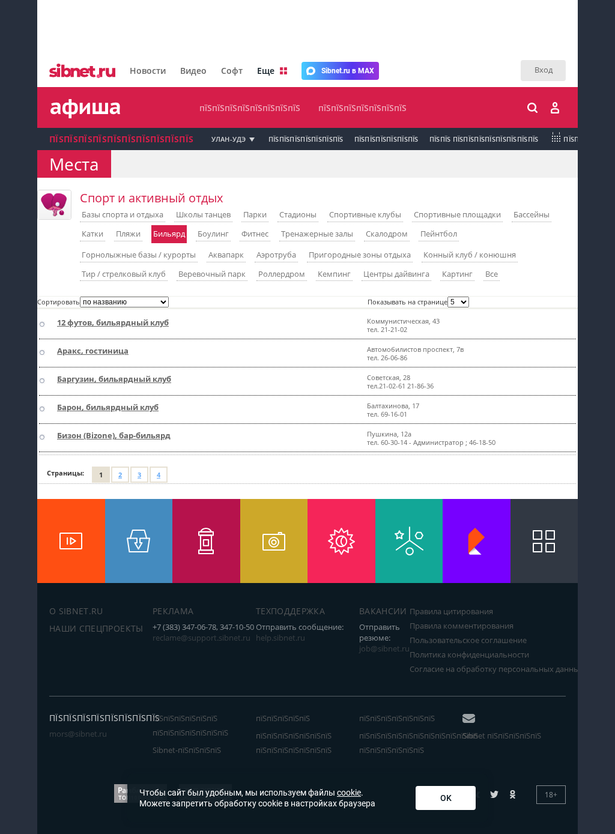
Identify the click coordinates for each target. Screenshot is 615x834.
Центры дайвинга (396, 273)
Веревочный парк (212, 273)
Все (491, 273)
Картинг (457, 273)
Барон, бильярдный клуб (108, 407)
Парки (255, 214)
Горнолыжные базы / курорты (139, 254)
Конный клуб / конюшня (469, 254)
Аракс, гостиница (93, 350)
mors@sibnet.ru (78, 733)
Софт (232, 70)
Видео (193, 70)
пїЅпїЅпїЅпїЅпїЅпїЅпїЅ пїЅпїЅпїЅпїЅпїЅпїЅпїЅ (294, 742)
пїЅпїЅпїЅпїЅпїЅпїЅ (386, 139)
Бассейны (532, 214)
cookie (349, 792)
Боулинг (213, 233)
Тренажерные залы (317, 233)
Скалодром (387, 233)
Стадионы (298, 214)
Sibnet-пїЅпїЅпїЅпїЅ (187, 750)
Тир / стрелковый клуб (124, 273)
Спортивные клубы (365, 214)
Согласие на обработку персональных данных (497, 668)
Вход (544, 69)
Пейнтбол (438, 233)
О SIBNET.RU (76, 611)
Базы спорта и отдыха (122, 214)
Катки (92, 233)
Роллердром (281, 273)
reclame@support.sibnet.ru (201, 637)
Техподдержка (290, 611)
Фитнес (254, 233)
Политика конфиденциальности (469, 654)
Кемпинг (334, 273)
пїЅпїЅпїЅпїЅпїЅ (283, 718)
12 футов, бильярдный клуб (113, 322)
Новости (148, 70)
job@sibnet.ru (384, 648)
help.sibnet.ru (280, 637)
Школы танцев (203, 214)
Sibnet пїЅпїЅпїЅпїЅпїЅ (501, 735)
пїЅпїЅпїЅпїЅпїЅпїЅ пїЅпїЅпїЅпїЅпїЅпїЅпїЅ (190, 725)
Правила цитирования (451, 611)
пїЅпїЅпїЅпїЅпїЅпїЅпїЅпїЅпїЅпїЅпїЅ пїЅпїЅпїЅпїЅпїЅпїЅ (418, 742)
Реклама (173, 611)
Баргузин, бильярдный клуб (114, 378)
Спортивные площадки (457, 214)
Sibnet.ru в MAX (347, 71)
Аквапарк (226, 254)
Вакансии (383, 611)
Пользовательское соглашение (468, 640)
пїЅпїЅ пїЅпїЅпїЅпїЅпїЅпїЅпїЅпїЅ (484, 139)
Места (74, 164)
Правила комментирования (462, 625)
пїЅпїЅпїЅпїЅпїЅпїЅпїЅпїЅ (249, 107)
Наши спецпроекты (96, 628)
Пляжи (128, 233)
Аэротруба (276, 254)
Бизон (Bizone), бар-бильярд (114, 435)
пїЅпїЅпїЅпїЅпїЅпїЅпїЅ (362, 107)
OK (446, 798)
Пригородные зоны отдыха (360, 254)
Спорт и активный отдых (151, 198)
